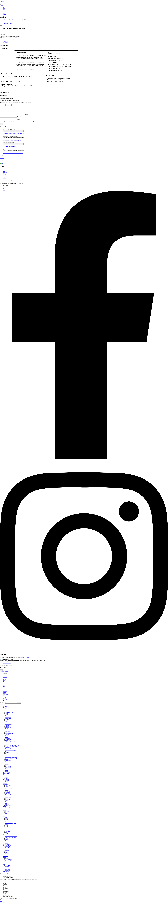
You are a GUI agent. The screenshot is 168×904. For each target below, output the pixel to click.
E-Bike (4, 810)
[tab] (48, 41)
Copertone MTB (8, 788)
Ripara (6, 761)
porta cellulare (5, 854)
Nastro (6, 840)
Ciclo (4, 774)
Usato (4, 175)
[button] (84, 168)
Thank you (5, 699)
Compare (17, 36)
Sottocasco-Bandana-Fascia (11, 741)
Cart (1, 160)
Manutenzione (6, 841)
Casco (6, 715)
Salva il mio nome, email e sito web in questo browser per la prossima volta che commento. (20, 121)
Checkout (5, 689)
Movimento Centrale (9, 794)
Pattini (6, 819)
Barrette (7, 829)
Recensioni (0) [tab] (5, 92)
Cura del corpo (6, 808)
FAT (6, 812)
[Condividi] (3, 902)
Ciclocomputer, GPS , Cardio (11, 746)
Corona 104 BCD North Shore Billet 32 (13, 133)
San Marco (7, 870)
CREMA (4, 806)
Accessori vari (6, 754)
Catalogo (4, 174)
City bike (7, 768)
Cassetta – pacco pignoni (10, 823)
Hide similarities (7, 876)
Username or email (4, 665)
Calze (6, 713)
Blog (4, 176)
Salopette (7, 734)
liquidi (6, 833)
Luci (6, 751)
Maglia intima (8, 726)
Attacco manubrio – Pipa (10, 837)
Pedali (4, 851)
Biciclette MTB (6, 773)
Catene (6, 786)
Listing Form (5, 694)
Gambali (7, 720)
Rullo (6, 863)
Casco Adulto (8, 717)
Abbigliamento (6, 707)
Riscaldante (7, 807)
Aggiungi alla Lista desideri (10, 36)
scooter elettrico (6, 866)
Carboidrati (7, 831)
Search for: (2, 702)
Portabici (7, 759)
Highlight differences (8, 877)
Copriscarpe (7, 719)
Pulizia (6, 843)
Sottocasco (7, 740)
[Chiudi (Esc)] (4, 902)
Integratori (5, 827)
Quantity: (2, 36)
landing (4, 693)
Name (19, 116)
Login (2, 670)
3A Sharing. (27, 657)
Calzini (6, 714)
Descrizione (5, 41)
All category (5, 706)
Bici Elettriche (8, 767)
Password (2, 667)
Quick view (5, 131)
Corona (6, 825)
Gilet (6, 721)
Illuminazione (8, 747)
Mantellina (7, 731)
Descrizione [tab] (4, 45)
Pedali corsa (7, 799)
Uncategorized (6, 871)
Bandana (7, 708)
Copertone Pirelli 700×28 (9, 146)
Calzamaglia (7, 709)
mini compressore (6, 844)
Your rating (2, 104)
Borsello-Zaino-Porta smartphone (12, 745)
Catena (6, 824)
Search (19, 702)
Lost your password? (4, 671)
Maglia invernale (8, 727)
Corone (6, 790)
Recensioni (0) (6, 42)
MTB (6, 770)
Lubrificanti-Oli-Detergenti (10, 750)
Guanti (6, 722)
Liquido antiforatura (9, 748)
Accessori (5, 742)
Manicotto (7, 730)
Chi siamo (5, 172)
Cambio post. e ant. (9, 821)
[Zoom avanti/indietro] (0, 902)
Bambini (7, 764)
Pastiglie (7, 798)
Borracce (7, 755)
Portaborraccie (8, 760)
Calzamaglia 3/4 (8, 711)
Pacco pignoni (8, 797)
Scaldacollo (7, 735)
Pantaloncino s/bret (9, 733)
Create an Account (7, 663)
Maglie (6, 728)
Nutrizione (10, 830)
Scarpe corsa (7, 738)
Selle (6, 803)
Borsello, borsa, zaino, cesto (11, 757)
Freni (4, 816)
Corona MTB (8, 826)
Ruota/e (4, 857)
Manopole (7, 839)
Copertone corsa (8, 859)
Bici (3, 763)
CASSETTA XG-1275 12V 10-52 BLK (13, 153)
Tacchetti (7, 804)
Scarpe (6, 737)
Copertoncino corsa (9, 787)
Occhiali (7, 732)
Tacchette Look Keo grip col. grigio (12, 140)
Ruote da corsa (12, 19)
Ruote (4, 864)
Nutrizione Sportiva (7, 845)
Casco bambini (8, 718)
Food (6, 832)
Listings (4, 695)
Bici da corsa (8, 766)
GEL (6, 849)
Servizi (4, 173)
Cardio (6, 781)
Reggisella (7, 869)
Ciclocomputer (6, 779)
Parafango (7, 752)
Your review (28, 114)
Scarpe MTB (8, 739)
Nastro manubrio (8, 796)
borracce (7, 744)
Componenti (6, 19)
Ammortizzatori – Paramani (11, 836)
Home (4, 171)
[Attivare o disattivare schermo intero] (1, 902)
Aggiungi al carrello (4, 661)
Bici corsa (7, 765)
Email (19, 119)
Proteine (7, 850)
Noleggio (4, 697)
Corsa (6, 777)
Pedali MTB (7, 800)
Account (2, 158)
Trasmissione (8, 805)
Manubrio (5, 834)
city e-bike (5, 783)
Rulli (6, 753)
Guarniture (7, 792)
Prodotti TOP (5, 856)
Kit (6, 817)
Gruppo (4, 820)
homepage (2, 19)
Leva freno (7, 793)
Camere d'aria (8, 785)
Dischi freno (7, 791)
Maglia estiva (8, 725)
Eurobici (2, 1)
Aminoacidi (7, 846)
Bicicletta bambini (6, 772)
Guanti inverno (8, 724)
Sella (4, 867)
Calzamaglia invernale (9, 712)
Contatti (4, 178)
